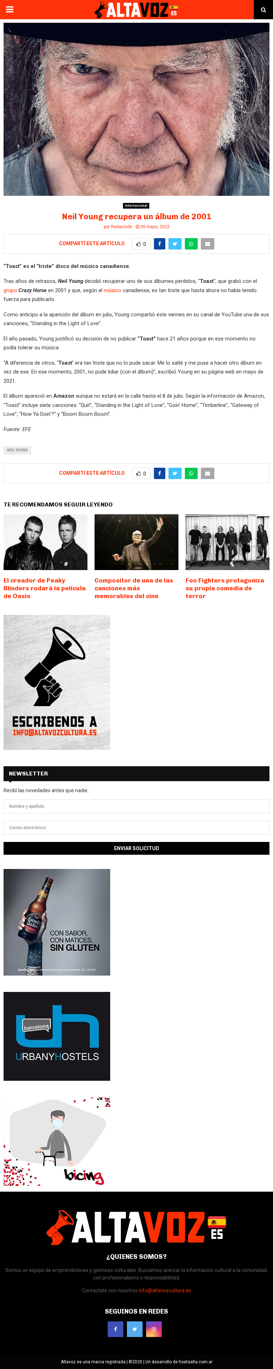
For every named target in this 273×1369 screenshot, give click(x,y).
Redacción (121, 226)
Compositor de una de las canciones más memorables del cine (134, 588)
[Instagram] (154, 1329)
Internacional (136, 206)
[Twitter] (135, 1329)
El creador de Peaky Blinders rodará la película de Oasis (45, 588)
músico (112, 290)
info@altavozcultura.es (165, 1290)
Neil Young (17, 450)
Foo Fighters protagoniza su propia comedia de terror (225, 588)
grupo (11, 290)
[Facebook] (115, 1329)
